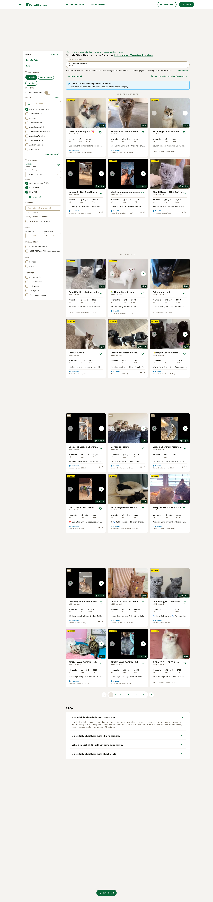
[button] (170, 113)
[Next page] (151, 694)
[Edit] (58, 165)
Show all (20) (35, 197)
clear (57, 98)
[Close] (186, 84)
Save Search (76, 76)
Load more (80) (52, 154)
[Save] (100, 132)
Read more (183, 70)
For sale (31, 77)
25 (144, 695)
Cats (28, 66)
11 (136, 695)
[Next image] (185, 113)
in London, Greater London (133, 55)
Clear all (55, 54)
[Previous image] (154, 113)
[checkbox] (26, 109)
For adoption (46, 77)
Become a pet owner (75, 4)
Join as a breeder (98, 4)
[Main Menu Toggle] (20, 4)
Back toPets (32, 60)
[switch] (47, 93)
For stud (31, 83)
